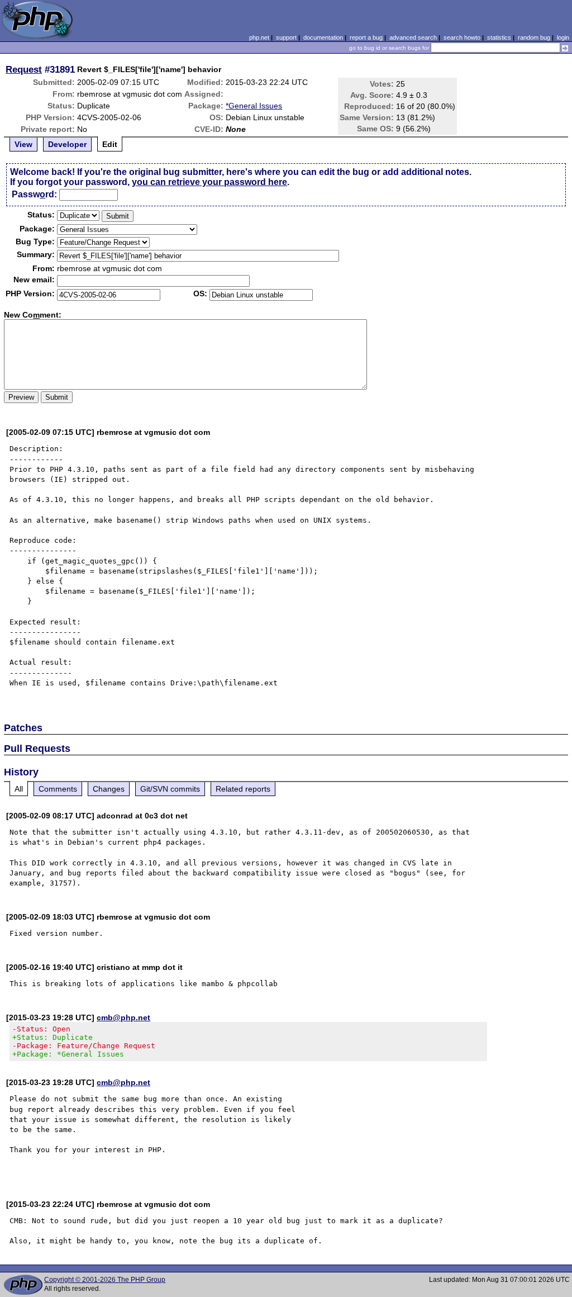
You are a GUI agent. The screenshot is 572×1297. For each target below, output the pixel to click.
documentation (323, 37)
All (19, 788)
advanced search (413, 37)
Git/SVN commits (170, 788)
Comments (58, 788)
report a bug (366, 37)
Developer (67, 144)
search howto (462, 37)
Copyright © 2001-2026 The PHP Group (104, 1280)
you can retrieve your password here (209, 182)
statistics (499, 37)
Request (24, 69)
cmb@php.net (123, 1017)
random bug (534, 37)
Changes (109, 788)
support (286, 37)
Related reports (243, 788)
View (23, 144)
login (563, 37)
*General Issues (254, 105)
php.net (259, 37)
